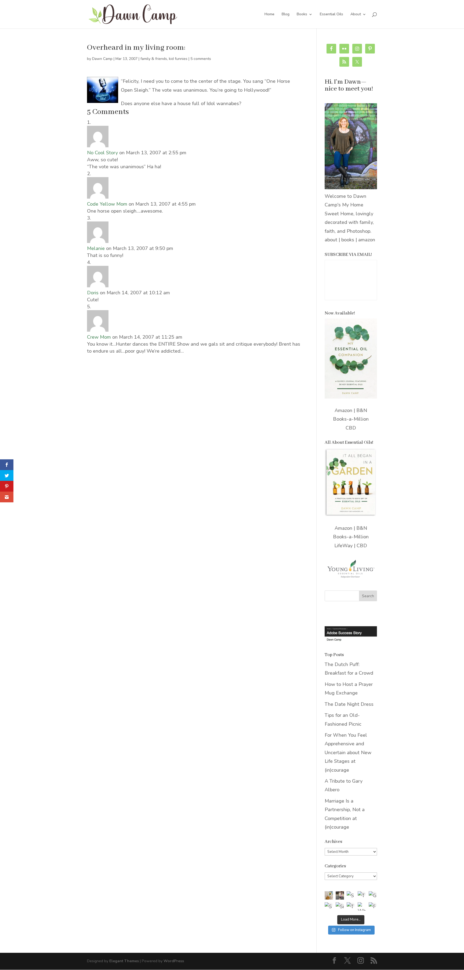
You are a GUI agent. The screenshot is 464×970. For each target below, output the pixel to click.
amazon (366, 240)
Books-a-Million (351, 419)
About (355, 14)
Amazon (343, 410)
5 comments (200, 58)
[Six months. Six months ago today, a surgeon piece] (340, 906)
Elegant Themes (124, 961)
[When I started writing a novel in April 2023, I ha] (362, 906)
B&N (361, 410)
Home (269, 14)
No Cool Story (102, 152)
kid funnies (178, 58)
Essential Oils (331, 14)
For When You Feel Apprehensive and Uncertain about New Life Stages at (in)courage (348, 752)
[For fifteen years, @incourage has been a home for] (373, 906)
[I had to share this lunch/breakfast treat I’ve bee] (329, 895)
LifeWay (343, 545)
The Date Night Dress (349, 704)
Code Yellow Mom (107, 204)
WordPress (174, 961)
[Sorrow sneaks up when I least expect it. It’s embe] (351, 895)
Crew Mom (99, 337)
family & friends (153, 58)
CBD (351, 428)
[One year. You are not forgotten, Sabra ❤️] (340, 895)
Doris (93, 292)
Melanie (96, 248)
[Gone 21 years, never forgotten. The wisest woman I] (373, 895)
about (331, 240)
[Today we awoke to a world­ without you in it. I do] (362, 895)
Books (302, 14)
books (347, 240)
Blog (285, 14)
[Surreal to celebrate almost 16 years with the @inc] (329, 906)
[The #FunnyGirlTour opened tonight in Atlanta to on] (351, 906)
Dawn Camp (102, 58)
